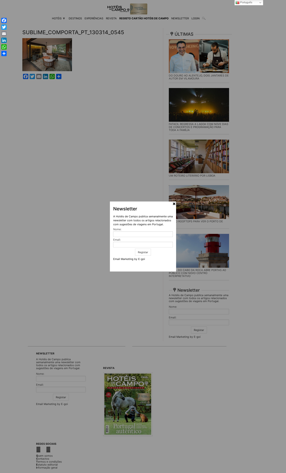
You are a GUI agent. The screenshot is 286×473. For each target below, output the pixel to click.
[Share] (4, 53)
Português (245, 2)
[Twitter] (4, 27)
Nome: (117, 229)
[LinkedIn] (4, 40)
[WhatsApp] (4, 47)
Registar (143, 252)
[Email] (4, 33)
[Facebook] (4, 20)
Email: (117, 239)
